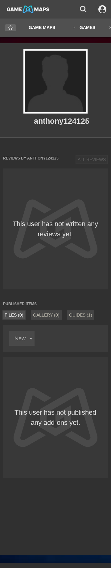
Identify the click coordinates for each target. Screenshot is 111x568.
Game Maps (42, 27)
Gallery (46, 315)
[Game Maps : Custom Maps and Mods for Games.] (28, 8)
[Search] (83, 9)
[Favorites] (10, 27)
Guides (80, 315)
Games (87, 27)
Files (14, 315)
